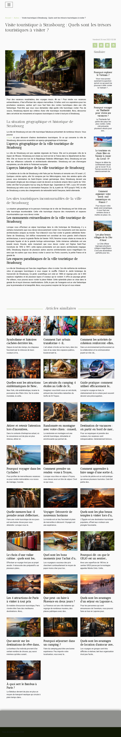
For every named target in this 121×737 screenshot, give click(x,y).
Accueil (8, 18)
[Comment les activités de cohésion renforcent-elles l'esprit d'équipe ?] (97, 325)
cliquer (9, 137)
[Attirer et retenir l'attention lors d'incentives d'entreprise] (24, 412)
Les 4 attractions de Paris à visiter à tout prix (23, 599)
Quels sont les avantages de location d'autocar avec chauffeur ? (97, 644)
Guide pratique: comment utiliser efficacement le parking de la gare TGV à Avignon (96, 388)
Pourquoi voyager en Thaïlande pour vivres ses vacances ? (103, 111)
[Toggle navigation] (9, 5)
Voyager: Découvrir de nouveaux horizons (57, 513)
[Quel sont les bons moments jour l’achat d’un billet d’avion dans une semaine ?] (60, 541)
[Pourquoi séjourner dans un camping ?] (60, 627)
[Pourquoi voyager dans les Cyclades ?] (24, 455)
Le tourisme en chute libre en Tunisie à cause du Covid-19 (103, 154)
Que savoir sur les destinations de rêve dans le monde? (23, 644)
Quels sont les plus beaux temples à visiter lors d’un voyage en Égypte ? (96, 515)
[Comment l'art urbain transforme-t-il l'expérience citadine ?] (60, 325)
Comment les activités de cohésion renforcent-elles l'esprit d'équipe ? (96, 343)
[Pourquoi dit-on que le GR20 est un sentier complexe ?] (97, 541)
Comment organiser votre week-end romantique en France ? (103, 196)
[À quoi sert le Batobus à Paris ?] (24, 670)
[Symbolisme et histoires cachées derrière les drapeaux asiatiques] (24, 325)
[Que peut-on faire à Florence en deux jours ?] (60, 584)
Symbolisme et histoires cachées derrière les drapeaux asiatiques (21, 343)
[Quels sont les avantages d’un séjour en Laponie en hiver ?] (97, 584)
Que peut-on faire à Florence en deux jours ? (59, 599)
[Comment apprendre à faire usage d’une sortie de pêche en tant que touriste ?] (97, 455)
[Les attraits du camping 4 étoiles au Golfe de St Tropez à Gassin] (60, 368)
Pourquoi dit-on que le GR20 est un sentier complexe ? (95, 558)
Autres (16, 18)
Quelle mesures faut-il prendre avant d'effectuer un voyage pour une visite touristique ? (23, 517)
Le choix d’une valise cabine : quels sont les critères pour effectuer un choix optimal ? (23, 560)
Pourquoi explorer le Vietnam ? (103, 73)
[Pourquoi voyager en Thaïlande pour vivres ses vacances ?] (103, 99)
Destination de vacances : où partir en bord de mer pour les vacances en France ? (96, 431)
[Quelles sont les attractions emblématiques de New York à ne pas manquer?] (24, 368)
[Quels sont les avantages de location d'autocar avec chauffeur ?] (97, 627)
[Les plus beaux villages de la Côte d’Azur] (103, 226)
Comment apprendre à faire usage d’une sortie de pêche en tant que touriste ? (97, 474)
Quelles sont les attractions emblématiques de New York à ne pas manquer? (24, 386)
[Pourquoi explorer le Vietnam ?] (103, 63)
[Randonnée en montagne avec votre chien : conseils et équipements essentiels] (60, 412)
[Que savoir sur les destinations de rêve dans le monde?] (24, 627)
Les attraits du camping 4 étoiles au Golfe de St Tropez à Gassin (59, 386)
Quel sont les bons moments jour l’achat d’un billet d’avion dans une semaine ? (60, 560)
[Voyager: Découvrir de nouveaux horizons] (60, 498)
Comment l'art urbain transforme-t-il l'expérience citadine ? (57, 343)
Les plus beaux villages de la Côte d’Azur (103, 237)
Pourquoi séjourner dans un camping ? (59, 642)
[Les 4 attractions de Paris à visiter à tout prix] (24, 584)
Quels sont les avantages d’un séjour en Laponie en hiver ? (97, 601)
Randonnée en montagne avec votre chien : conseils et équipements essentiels (60, 429)
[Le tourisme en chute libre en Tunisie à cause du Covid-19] (103, 142)
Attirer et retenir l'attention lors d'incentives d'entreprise (24, 429)
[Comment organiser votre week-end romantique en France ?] (103, 182)
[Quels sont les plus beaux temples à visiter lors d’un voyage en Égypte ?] (97, 498)
